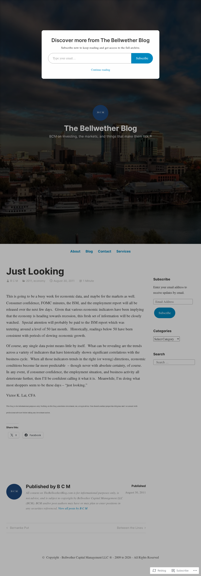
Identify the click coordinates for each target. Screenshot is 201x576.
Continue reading (100, 70)
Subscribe (142, 58)
